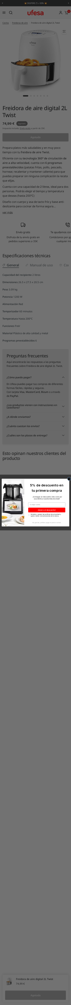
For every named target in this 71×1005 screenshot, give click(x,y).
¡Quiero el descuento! (47, 510)
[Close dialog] (69, 478)
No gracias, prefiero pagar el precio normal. (46, 522)
